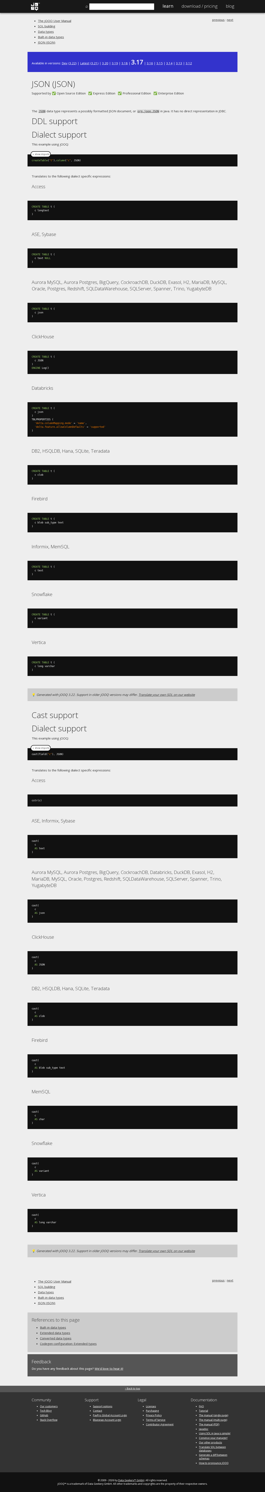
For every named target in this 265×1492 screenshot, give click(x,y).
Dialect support (59, 134)
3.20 (105, 63)
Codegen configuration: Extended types (68, 1344)
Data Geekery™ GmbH (131, 1480)
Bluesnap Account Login (107, 1420)
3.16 (150, 63)
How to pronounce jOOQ (214, 1463)
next (230, 20)
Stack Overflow (48, 1420)
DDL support (55, 120)
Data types (46, 31)
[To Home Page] (35, 10)
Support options (102, 1406)
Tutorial (203, 1411)
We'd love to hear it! (109, 1368)
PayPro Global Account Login (110, 1415)
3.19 (115, 63)
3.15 (160, 63)
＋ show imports (40, 154)
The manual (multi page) (213, 1420)
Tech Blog (46, 1411)
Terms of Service (155, 1420)
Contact (97, 1411)
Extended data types (55, 1333)
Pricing (200, 6)
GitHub (44, 1415)
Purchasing (152, 1411)
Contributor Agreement (159, 1424)
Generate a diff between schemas (213, 1456)
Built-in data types (51, 37)
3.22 (72, 63)
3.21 (94, 63)
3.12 (189, 63)
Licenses (151, 1406)
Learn (168, 6)
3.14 (169, 63)
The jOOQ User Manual (54, 21)
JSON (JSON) (46, 42)
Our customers (49, 1406)
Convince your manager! (213, 1438)
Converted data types (55, 1338)
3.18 (125, 63)
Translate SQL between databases (212, 1448)
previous (218, 20)
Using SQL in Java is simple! (214, 1433)
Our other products (210, 1442)
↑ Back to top (132, 1388)
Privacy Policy (154, 1415)
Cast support (55, 714)
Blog (230, 6)
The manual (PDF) (209, 1424)
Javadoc (203, 1429)
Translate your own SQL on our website (167, 695)
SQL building (46, 26)
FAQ (201, 1406)
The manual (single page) (213, 1415)
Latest (84, 63)
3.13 (179, 63)
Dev (64, 63)
